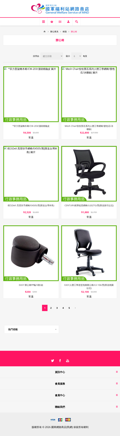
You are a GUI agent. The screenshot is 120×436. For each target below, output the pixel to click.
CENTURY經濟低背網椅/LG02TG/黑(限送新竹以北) (89, 205)
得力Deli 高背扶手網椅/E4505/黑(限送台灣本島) (31, 205)
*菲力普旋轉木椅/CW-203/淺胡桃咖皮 (31, 125)
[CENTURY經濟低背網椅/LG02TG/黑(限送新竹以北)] (89, 174)
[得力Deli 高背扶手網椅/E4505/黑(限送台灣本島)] (31, 174)
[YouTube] (67, 360)
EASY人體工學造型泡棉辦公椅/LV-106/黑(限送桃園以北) (89, 286)
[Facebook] (60, 360)
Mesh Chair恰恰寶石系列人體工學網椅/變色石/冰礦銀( (89, 127)
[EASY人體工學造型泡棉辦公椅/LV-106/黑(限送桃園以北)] (89, 253)
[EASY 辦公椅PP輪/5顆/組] (31, 253)
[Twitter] (52, 360)
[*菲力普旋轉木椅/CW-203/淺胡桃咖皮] (31, 94)
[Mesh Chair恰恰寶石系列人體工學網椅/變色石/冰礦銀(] (89, 94)
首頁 (44, 31)
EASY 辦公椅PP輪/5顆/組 (31, 284)
